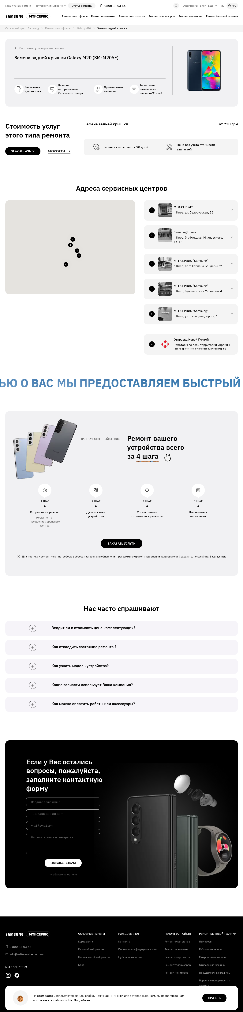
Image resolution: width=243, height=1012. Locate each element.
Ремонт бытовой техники (222, 16)
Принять (214, 998)
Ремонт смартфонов (75, 16)
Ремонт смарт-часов (132, 16)
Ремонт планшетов (103, 16)
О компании (190, 5)
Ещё (210, 5)
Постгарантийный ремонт (50, 5)
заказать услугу (23, 151)
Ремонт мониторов (190, 16)
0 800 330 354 (56, 151)
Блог (203, 5)
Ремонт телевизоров (161, 16)
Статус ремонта (82, 5)
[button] (70, 245)
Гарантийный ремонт (18, 5)
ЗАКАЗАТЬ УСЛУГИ (122, 543)
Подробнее (82, 1000)
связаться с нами (63, 863)
